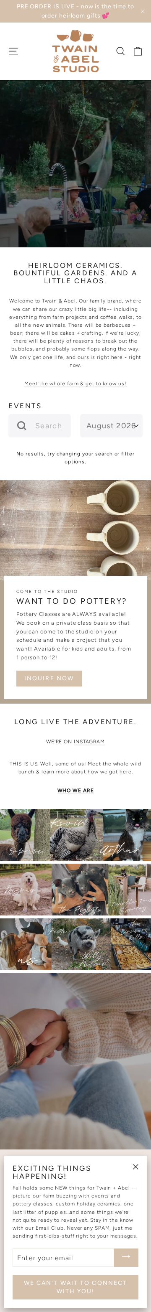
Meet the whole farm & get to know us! (75, 383)
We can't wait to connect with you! (75, 1287)
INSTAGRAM (89, 742)
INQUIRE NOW (49, 678)
